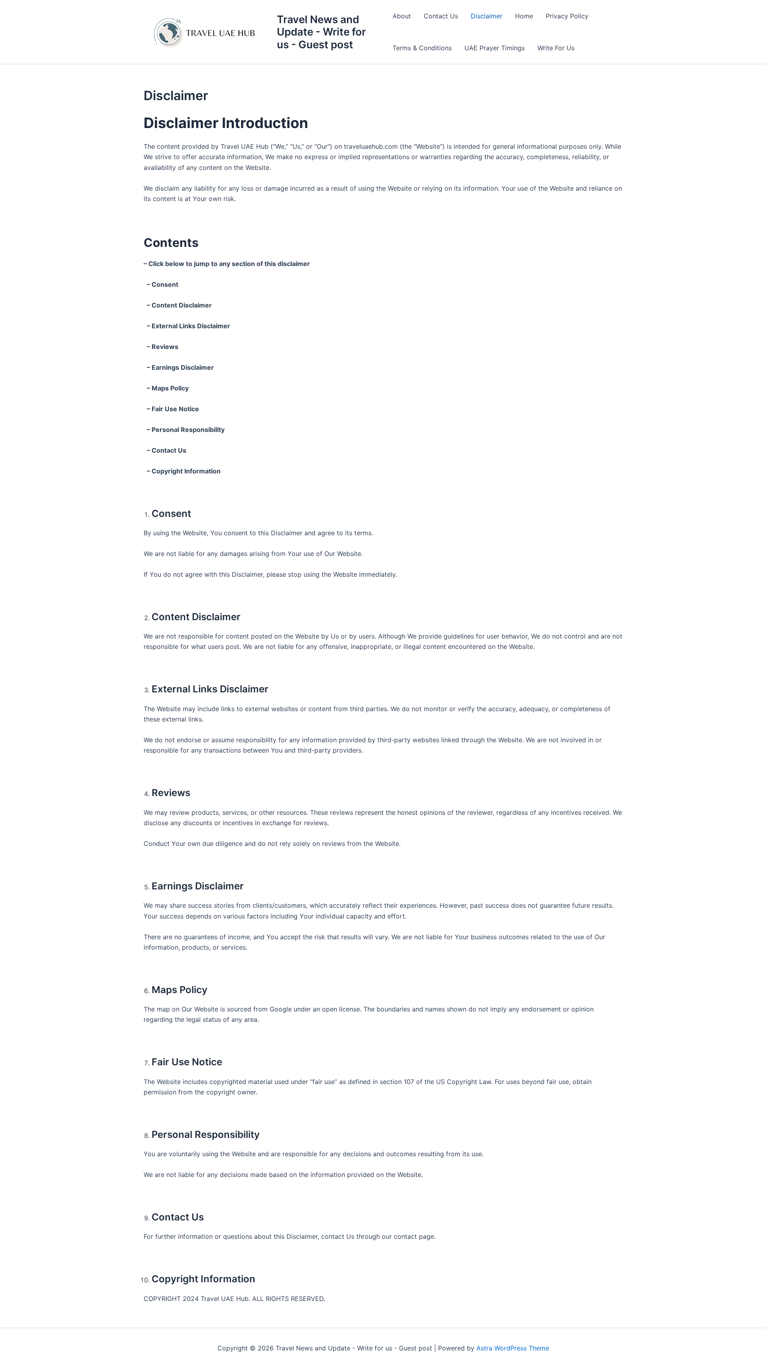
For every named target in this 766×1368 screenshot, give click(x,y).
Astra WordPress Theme (512, 1348)
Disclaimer (486, 16)
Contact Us (441, 16)
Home (524, 16)
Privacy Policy (567, 16)
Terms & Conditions (422, 48)
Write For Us (555, 48)
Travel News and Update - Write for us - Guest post (321, 31)
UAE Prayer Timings (494, 48)
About (402, 16)
